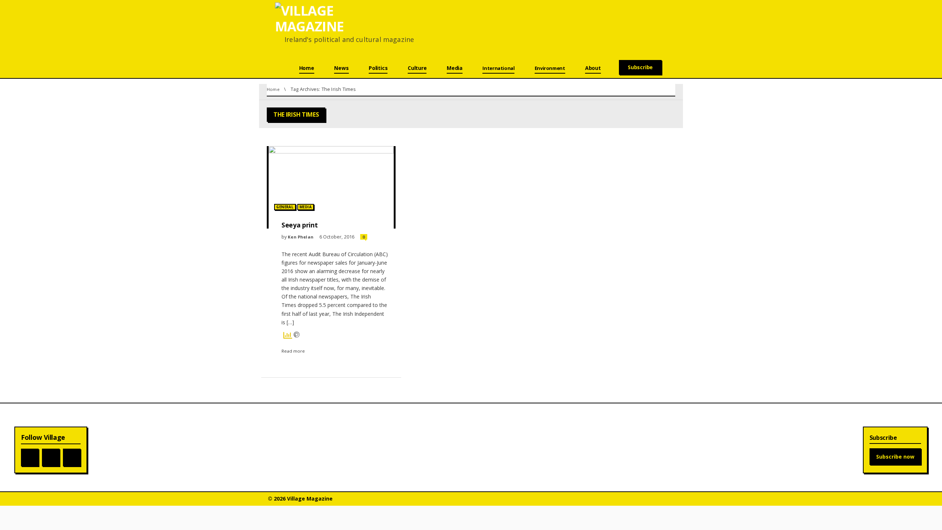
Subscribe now (895, 456)
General (284, 207)
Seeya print (299, 224)
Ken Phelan (301, 237)
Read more (293, 351)
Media (306, 207)
